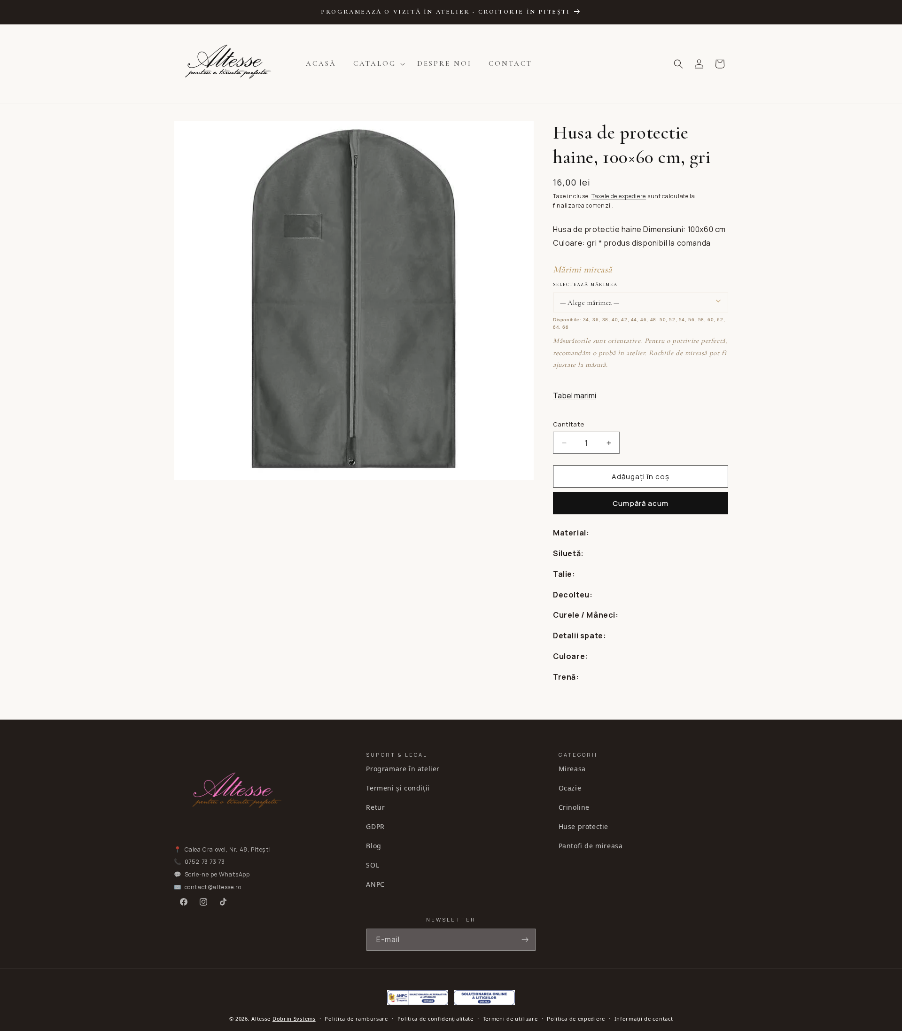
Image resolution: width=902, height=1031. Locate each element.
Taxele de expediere (618, 196)
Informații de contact (643, 1018)
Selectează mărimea (585, 284)
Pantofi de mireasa (591, 845)
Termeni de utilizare (510, 1018)
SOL (372, 864)
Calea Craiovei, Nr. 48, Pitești (228, 849)
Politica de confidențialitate (435, 1018)
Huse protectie (583, 826)
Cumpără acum (641, 503)
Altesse (261, 1018)
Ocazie (570, 787)
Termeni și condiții (397, 787)
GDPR (375, 826)
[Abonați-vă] (524, 940)
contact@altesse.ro (213, 887)
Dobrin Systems (294, 1018)
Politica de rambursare (356, 1018)
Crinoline (574, 807)
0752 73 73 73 (205, 862)
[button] (377, 64)
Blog (373, 845)
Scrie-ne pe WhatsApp (217, 874)
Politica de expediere (576, 1018)
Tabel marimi (574, 395)
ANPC (375, 884)
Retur (375, 807)
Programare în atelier (403, 768)
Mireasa (572, 768)
